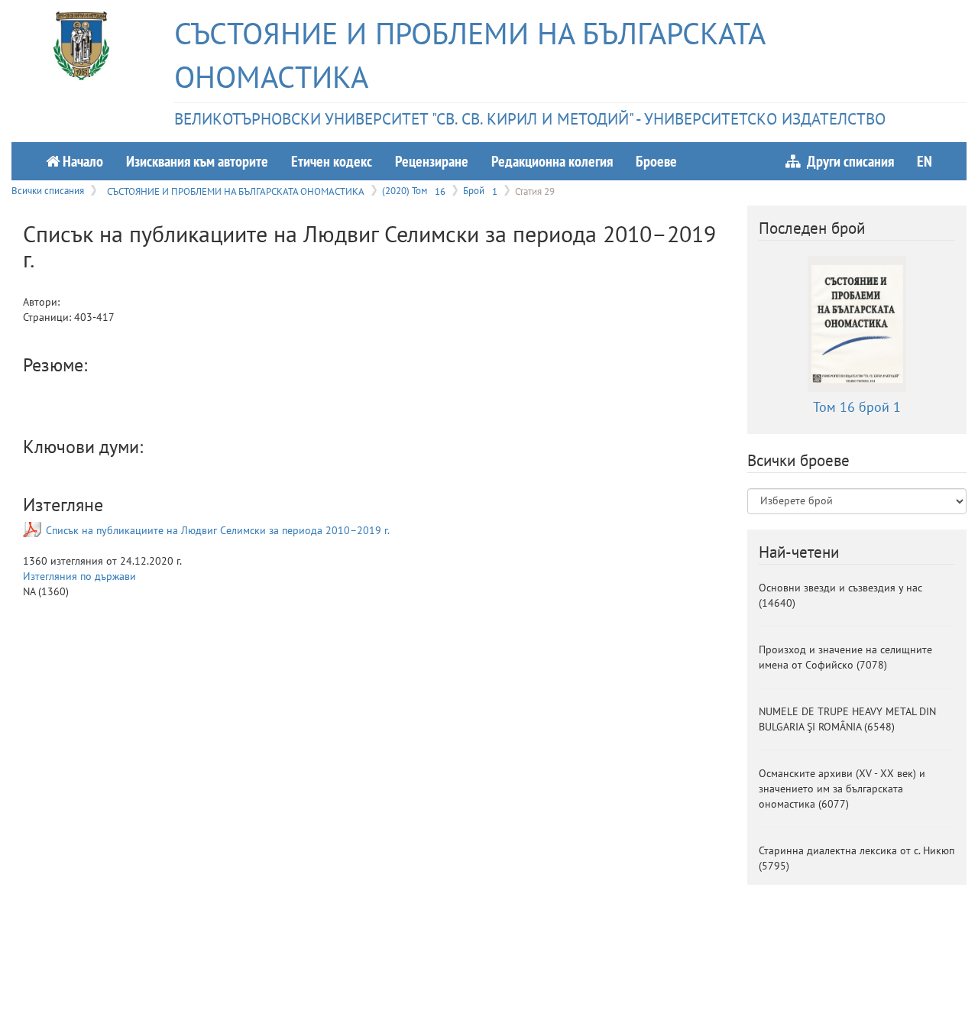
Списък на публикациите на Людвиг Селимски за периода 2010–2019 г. (218, 530)
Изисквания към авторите (197, 160)
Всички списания (47, 190)
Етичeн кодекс (331, 160)
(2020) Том (413, 190)
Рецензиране (431, 160)
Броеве (656, 160)
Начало (81, 160)
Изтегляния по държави (79, 576)
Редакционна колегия (552, 160)
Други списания (847, 160)
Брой (480, 190)
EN (924, 160)
